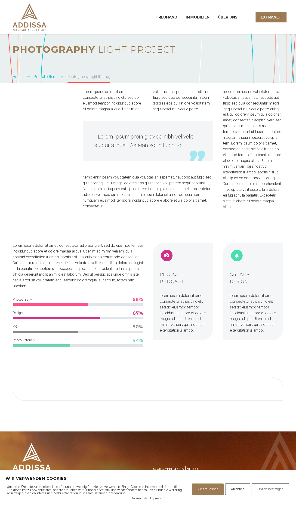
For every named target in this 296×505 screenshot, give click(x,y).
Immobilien (198, 17)
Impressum (157, 498)
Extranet (271, 17)
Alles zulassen (207, 489)
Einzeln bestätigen (270, 489)
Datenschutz (139, 498)
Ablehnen (237, 489)
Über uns (227, 17)
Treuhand (166, 17)
